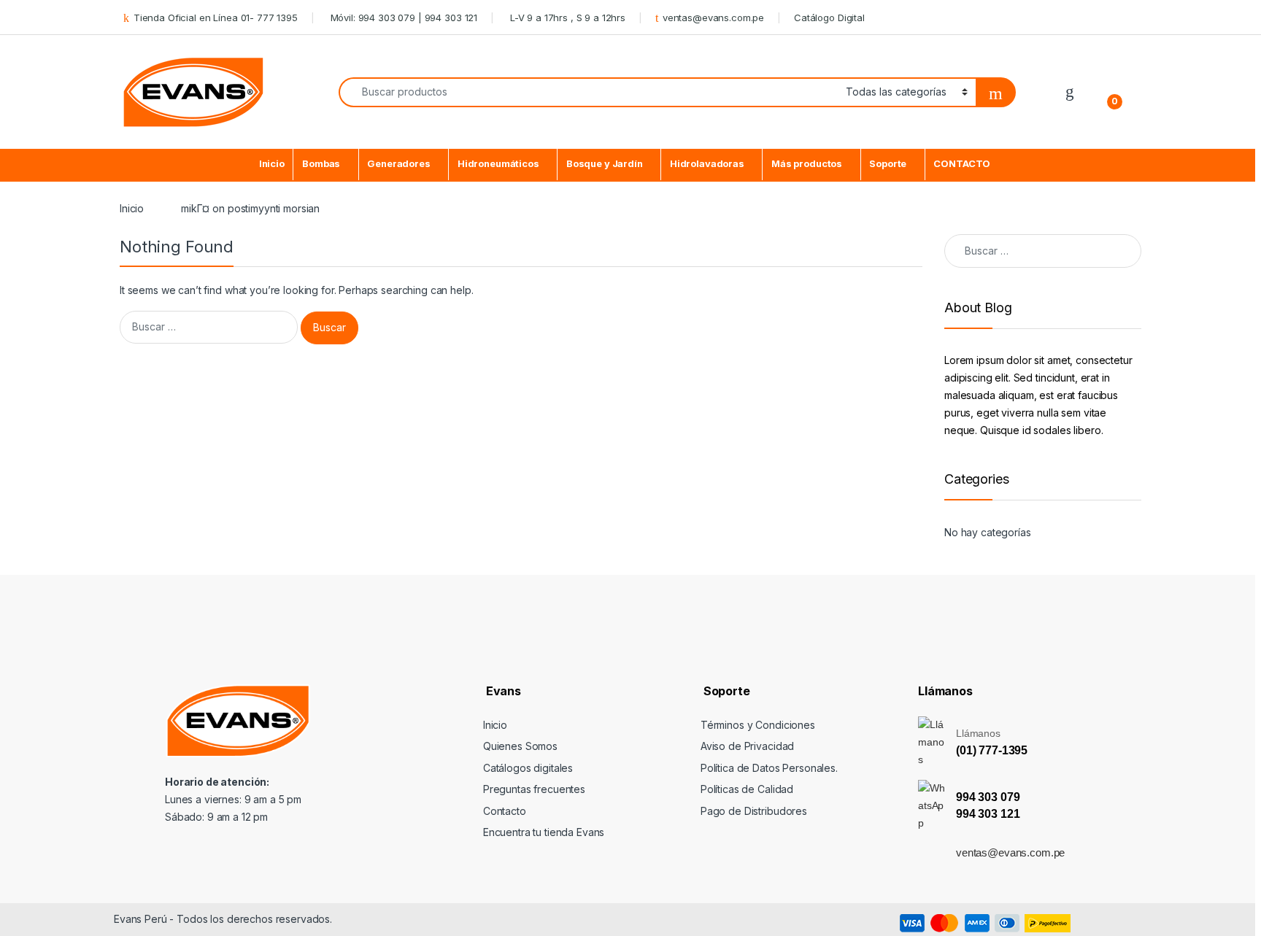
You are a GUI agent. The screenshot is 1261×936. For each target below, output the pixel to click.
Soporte (887, 163)
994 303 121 (987, 814)
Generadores (398, 163)
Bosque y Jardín (604, 163)
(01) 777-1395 (991, 750)
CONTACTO (961, 163)
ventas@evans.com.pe (713, 17)
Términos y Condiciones (758, 725)
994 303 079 (987, 797)
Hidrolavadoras (707, 163)
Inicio (272, 163)
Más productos (806, 163)
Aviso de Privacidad (747, 746)
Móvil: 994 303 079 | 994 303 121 (402, 17)
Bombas (321, 163)
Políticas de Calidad (747, 789)
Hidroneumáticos (498, 163)
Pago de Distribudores (754, 811)
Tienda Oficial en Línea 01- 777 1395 (216, 17)
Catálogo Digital (829, 17)
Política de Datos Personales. (769, 768)
